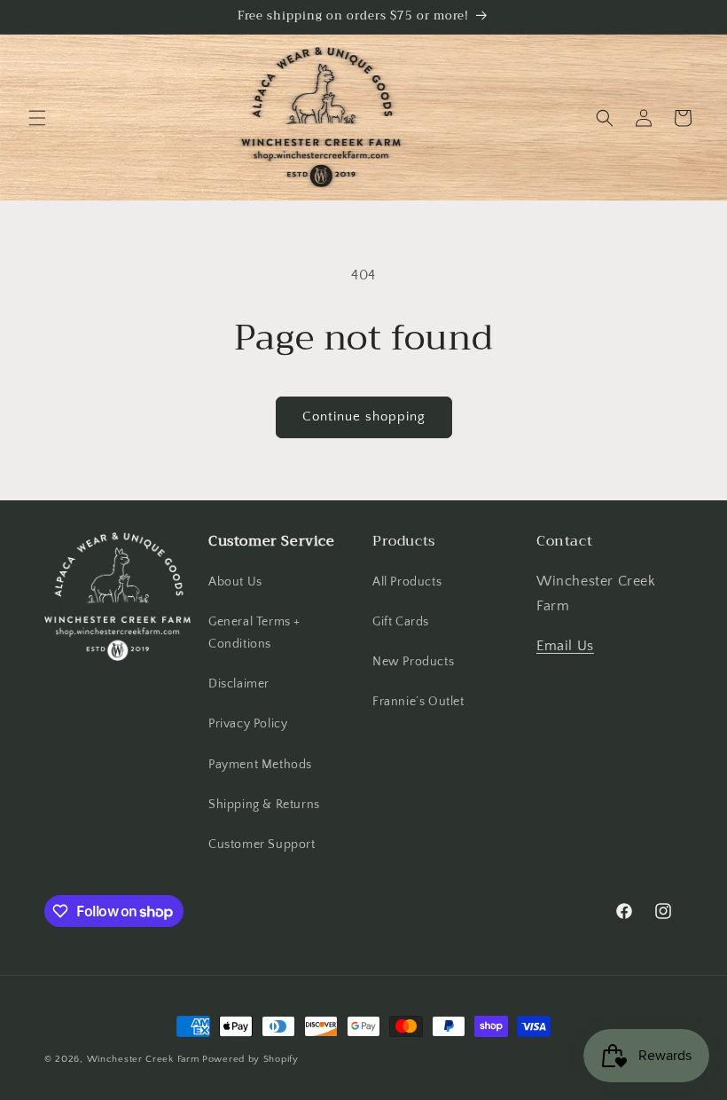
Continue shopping (364, 416)
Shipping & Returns (264, 805)
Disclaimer (239, 684)
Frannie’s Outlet (418, 702)
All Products (407, 582)
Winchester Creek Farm (143, 1059)
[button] (37, 118)
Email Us (565, 646)
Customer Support (262, 844)
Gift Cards (400, 622)
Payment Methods (260, 765)
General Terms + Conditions (254, 633)
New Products (413, 662)
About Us (235, 582)
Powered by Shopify (250, 1059)
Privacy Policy (247, 724)
